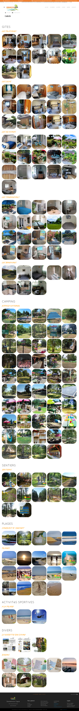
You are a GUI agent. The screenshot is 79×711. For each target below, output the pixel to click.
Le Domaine (56, 704)
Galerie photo (16, 12)
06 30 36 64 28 (6, 0)
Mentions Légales (70, 703)
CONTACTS (74, 7)
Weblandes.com (65, 709)
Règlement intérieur (70, 706)
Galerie (40, 694)
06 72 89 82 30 (20, 0)
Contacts (43, 694)
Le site (55, 705)
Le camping (29, 704)
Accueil (7, 12)
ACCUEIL (46, 7)
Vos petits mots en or (58, 706)
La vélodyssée (35, 694)
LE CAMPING (52, 7)
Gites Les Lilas (43, 704)
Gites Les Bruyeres (44, 703)
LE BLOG (63, 7)
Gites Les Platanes (44, 705)
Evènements (56, 703)
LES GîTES (58, 7)
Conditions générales (71, 705)
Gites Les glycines (44, 701)
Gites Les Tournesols (44, 702)
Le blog (28, 706)
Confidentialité (70, 704)
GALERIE (68, 7)
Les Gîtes (29, 705)
